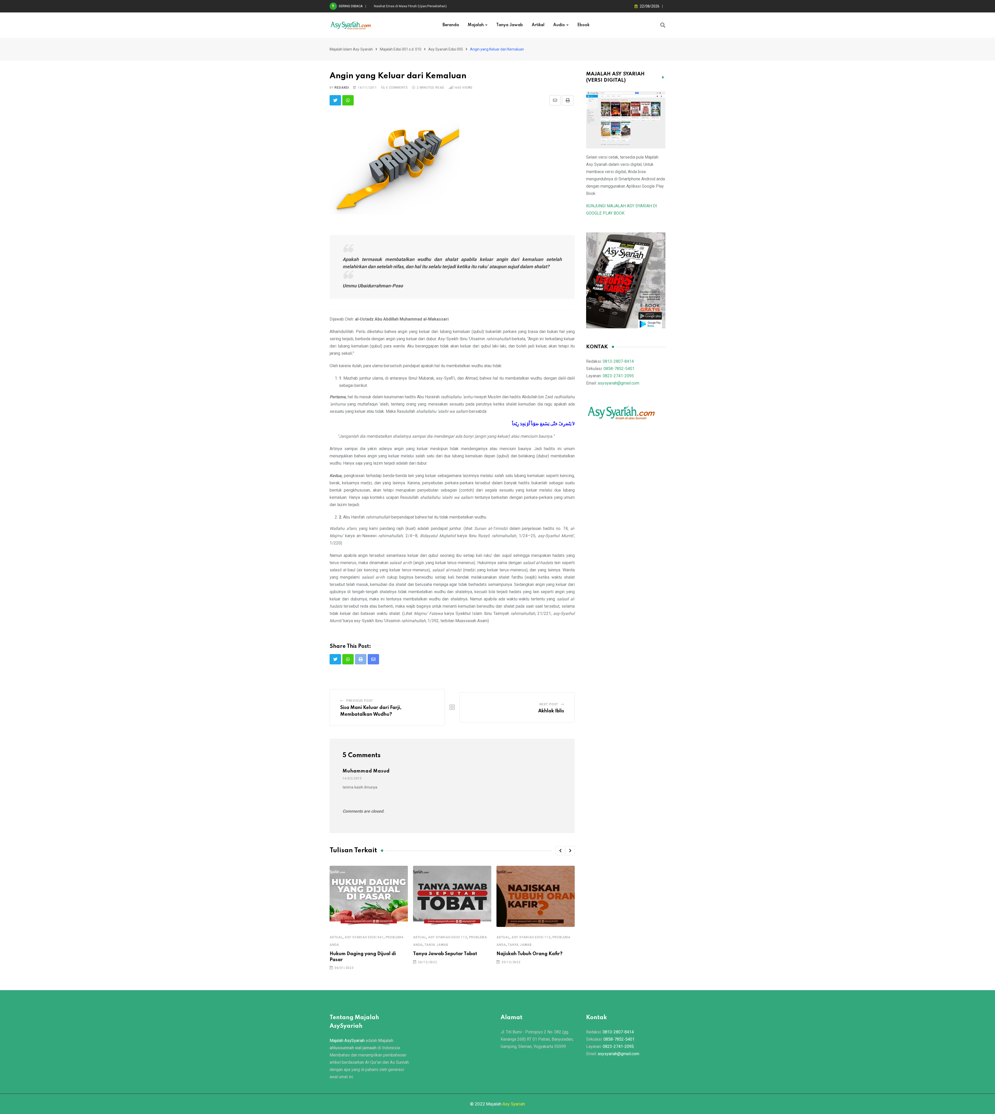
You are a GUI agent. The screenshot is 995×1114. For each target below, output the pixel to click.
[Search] (662, 25)
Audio (559, 25)
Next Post (548, 704)
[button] (560, 850)
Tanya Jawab (509, 25)
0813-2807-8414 (618, 361)
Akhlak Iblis (551, 711)
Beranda (451, 25)
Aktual (336, 937)
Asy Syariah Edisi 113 (447, 937)
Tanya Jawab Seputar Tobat (445, 954)
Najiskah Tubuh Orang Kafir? (529, 954)
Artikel (538, 25)
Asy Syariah (513, 1103)
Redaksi (342, 87)
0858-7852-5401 (619, 368)
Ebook (583, 25)
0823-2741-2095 (618, 375)
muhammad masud (366, 771)
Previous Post (359, 701)
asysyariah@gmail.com (618, 383)
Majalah (476, 25)
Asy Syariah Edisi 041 (364, 937)
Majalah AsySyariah (347, 1040)
